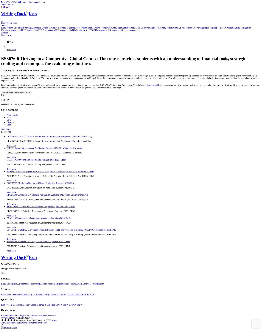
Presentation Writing (126, 28)
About (9, 23)
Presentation (16, 294)
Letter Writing (186, 28)
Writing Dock (9, 318)
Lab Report (6, 294)
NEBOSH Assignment (98, 30)
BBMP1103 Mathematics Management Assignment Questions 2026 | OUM (39, 218)
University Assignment (11, 30)
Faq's (28, 305)
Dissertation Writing (22, 28)
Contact (4, 33)
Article (79, 284)
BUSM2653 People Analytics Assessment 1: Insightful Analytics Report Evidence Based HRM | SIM (50, 171)
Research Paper (46, 284)
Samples (34, 305)
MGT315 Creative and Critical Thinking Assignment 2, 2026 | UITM (36, 160)
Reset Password (49, 315)
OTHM (70, 294)
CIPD (9, 120)
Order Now (6, 35)
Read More (11, 145)
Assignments (12, 115)
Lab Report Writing (224, 28)
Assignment (22, 284)
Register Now (26, 315)
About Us (11, 305)
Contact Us (20, 305)
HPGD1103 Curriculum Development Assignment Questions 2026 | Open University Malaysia (47, 195)
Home (3, 23)
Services (4, 25)
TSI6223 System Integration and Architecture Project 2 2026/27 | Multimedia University (44, 148)
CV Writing (198, 28)
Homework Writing (109, 28)
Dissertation (12, 284)
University (45, 294)
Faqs (15, 23)
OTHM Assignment (79, 30)
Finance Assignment (131, 30)
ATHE (63, 294)
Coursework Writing (57, 28)
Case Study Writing (144, 28)
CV (90, 284)
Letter (85, 284)
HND (52, 294)
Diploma (10, 122)
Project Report (209, 28)
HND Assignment (29, 30)
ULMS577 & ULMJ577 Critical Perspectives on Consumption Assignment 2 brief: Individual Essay (49, 136)
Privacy (10, 5)
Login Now (37, 315)
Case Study (27, 294)
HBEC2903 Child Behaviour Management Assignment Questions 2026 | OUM (41, 206)
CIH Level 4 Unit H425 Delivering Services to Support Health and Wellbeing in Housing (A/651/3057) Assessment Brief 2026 (61, 230)
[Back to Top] (2, 325)
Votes (54, 320)
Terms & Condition (47, 305)
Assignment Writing (39, 28)
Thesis (56, 284)
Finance (90, 294)
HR (85, 294)
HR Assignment (115, 30)
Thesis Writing (94, 28)
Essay (4, 284)
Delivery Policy (75, 305)
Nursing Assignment (242, 28)
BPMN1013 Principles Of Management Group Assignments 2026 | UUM (38, 241)
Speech (72, 284)
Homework (11, 49)
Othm (9, 125)
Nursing (36, 294)
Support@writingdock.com (33, 2)
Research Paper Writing (77, 28)
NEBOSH (78, 294)
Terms (3, 5)
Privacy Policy (62, 305)
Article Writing (173, 28)
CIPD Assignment (45, 30)
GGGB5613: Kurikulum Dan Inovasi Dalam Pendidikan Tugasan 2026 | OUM (40, 183)
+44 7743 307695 (11, 2)
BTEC (9, 117)
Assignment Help (154, 85)
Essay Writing (7, 28)
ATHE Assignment (61, 30)
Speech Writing (159, 28)
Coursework (33, 284)
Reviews (5, 315)
